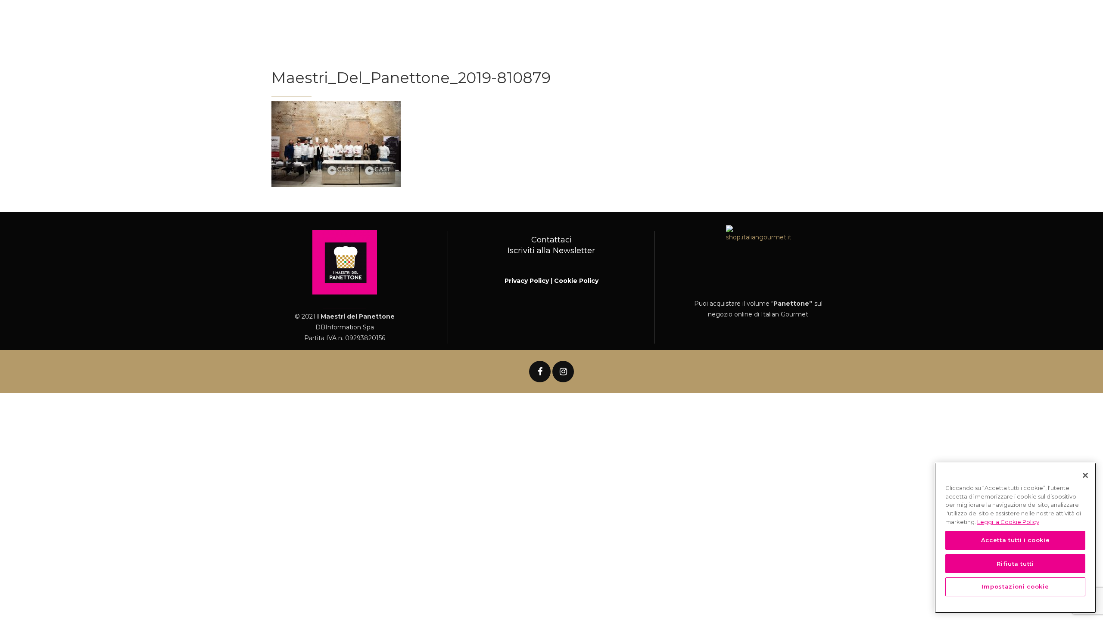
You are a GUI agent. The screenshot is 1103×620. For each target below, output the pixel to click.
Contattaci (551, 240)
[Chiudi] (1085, 475)
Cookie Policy (576, 281)
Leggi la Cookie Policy (1008, 521)
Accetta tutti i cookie (1015, 539)
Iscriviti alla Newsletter (551, 250)
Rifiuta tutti (1015, 563)
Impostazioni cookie (1015, 586)
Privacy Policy (527, 281)
